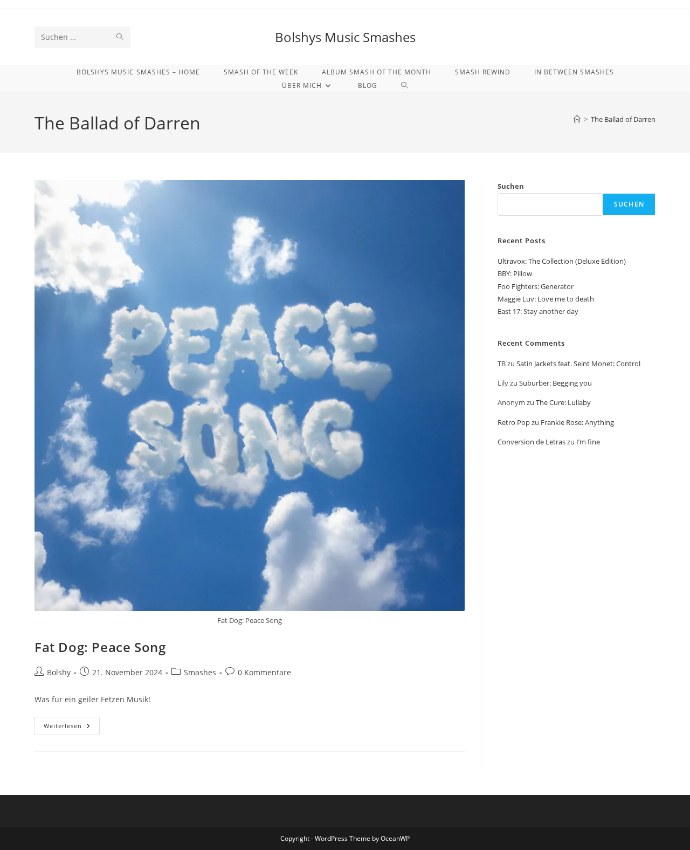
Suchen (511, 186)
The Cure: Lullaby (563, 402)
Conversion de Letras (531, 442)
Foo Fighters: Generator (536, 286)
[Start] (577, 119)
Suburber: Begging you (555, 383)
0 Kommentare (264, 672)
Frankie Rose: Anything (577, 422)
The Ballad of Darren (623, 119)
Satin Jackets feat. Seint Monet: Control (578, 363)
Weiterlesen (72, 728)
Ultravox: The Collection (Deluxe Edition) (562, 261)
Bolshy (59, 672)
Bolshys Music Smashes (345, 37)
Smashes (200, 672)
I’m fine (588, 442)
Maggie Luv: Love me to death (546, 299)
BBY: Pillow (515, 273)
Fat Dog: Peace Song (99, 647)
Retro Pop (514, 422)
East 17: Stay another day (538, 311)
